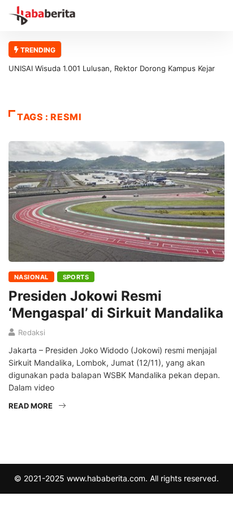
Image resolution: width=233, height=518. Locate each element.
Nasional (31, 277)
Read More (30, 405)
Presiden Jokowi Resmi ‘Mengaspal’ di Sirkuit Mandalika (115, 304)
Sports (76, 277)
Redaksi (31, 332)
